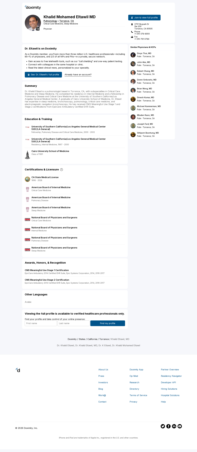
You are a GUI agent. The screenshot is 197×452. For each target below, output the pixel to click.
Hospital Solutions (170, 395)
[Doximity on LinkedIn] (174, 426)
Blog (100, 389)
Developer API (168, 382)
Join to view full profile (146, 17)
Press (101, 376)
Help (163, 401)
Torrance (64, 21)
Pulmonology (50, 21)
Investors (103, 382)
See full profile (45, 74)
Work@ (102, 395)
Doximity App (136, 369)
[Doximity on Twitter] (163, 426)
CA (72, 21)
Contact (102, 401)
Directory (134, 389)
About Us (103, 369)
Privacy (133, 401)
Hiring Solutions (169, 389)
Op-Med (134, 376)
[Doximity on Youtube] (180, 426)
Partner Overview (170, 369)
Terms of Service (138, 395)
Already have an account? (78, 74)
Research (134, 382)
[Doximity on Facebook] (168, 426)
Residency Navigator (171, 376)
